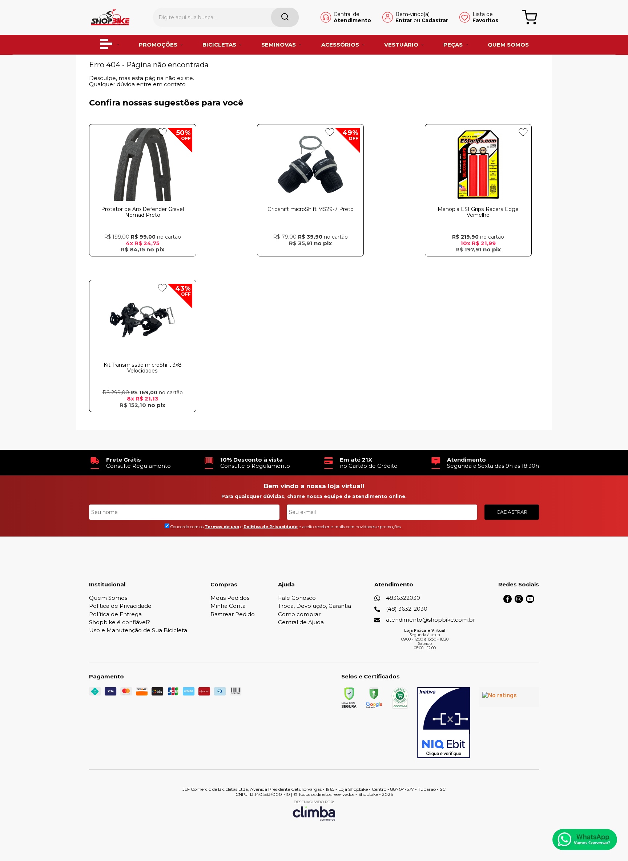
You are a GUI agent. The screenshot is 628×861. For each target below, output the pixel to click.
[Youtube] (530, 601)
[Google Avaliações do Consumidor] (509, 697)
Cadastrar (435, 20)
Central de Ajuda (301, 622)
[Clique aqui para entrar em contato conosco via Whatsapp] (584, 839)
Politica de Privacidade (270, 526)
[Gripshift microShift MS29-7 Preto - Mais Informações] (310, 164)
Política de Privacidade (120, 605)
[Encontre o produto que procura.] (285, 17)
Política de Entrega (115, 614)
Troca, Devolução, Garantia (314, 605)
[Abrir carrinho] (529, 17)
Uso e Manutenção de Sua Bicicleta (138, 630)
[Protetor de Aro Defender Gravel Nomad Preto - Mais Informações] (142, 164)
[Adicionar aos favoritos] (162, 132)
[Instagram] (519, 601)
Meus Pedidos (229, 597)
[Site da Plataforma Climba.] (314, 810)
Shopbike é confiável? (119, 622)
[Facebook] (507, 601)
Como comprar (299, 614)
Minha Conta (228, 605)
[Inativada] (443, 722)
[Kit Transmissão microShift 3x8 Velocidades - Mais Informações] (142, 320)
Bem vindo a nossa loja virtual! (314, 486)
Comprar (142, 263)
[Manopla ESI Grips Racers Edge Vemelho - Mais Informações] (478, 164)
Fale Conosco (297, 597)
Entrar (403, 20)
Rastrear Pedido (232, 614)
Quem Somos (108, 597)
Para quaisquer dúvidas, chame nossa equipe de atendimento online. (314, 496)
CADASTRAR (511, 512)
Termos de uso (222, 526)
